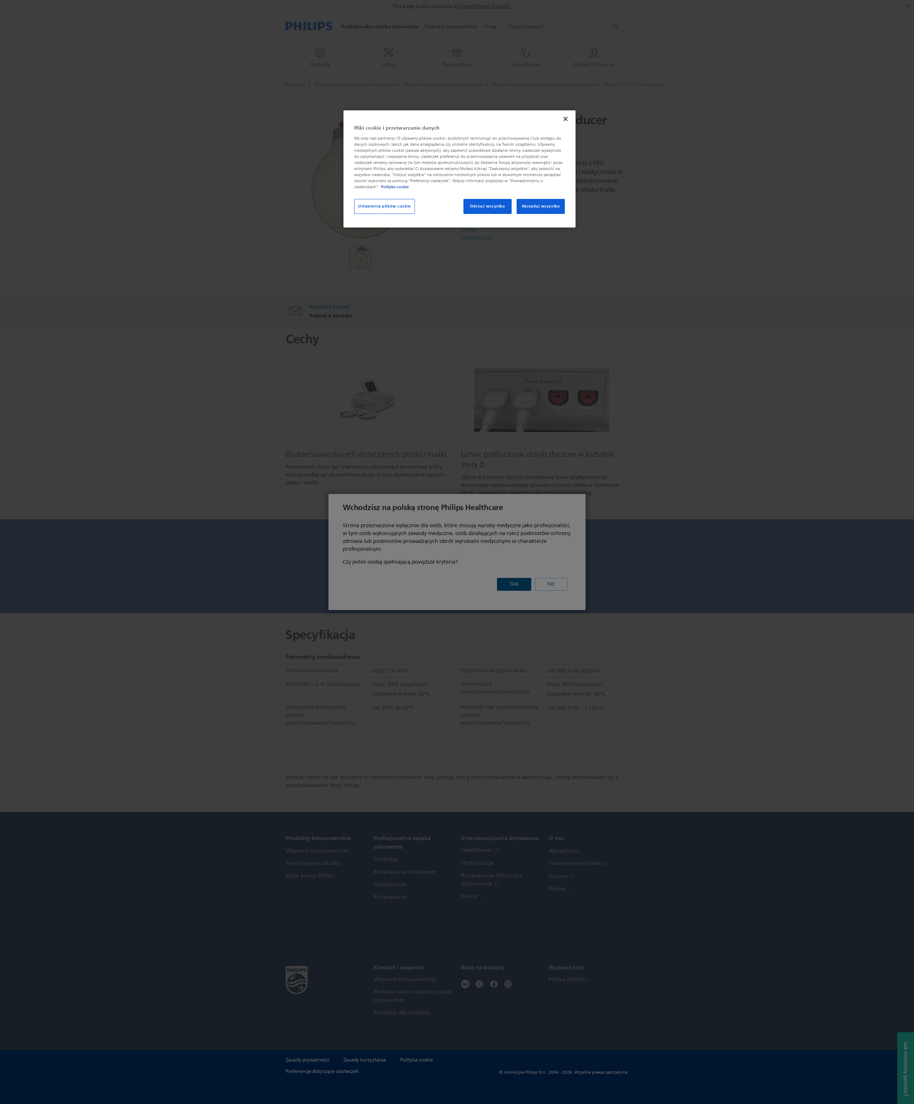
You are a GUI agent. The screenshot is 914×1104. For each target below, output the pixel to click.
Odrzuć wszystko (487, 206)
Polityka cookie (395, 186)
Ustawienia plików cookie (384, 206)
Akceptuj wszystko (541, 206)
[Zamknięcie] (565, 119)
